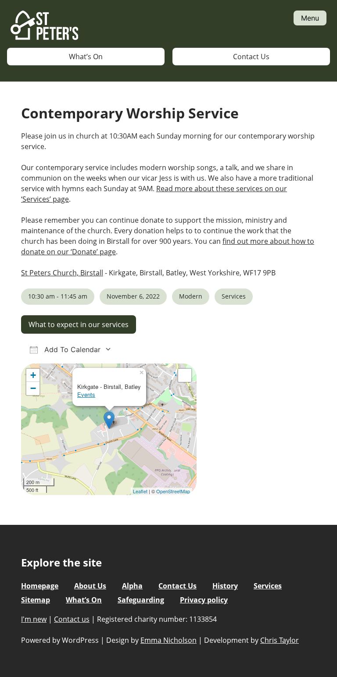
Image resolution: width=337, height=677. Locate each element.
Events (86, 394)
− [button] (33, 388)
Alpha (132, 586)
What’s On (86, 56)
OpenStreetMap (173, 491)
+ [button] (33, 375)
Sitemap (35, 600)
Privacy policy (204, 600)
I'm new (34, 619)
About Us (90, 586)
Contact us (72, 619)
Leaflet (140, 491)
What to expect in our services (79, 324)
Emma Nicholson (168, 640)
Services (234, 296)
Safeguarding (141, 600)
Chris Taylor (279, 640)
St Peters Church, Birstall (62, 273)
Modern (190, 296)
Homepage (39, 586)
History (225, 586)
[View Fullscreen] (184, 375)
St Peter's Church (44, 26)
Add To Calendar (71, 349)
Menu (310, 18)
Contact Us (251, 56)
